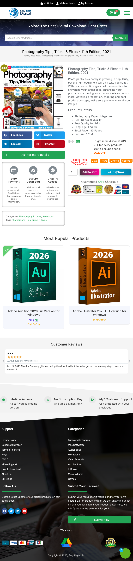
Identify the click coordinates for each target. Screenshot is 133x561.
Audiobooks (74, 449)
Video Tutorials (76, 459)
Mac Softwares (76, 444)
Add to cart (89, 172)
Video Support (9, 464)
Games (72, 478)
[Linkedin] (18, 511)
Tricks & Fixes (39, 220)
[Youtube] (24, 511)
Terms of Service (11, 449)
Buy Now (118, 172)
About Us (7, 474)
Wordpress (74, 454)
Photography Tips (21, 220)
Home (26, 55)
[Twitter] (11, 511)
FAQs (4, 454)
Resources (35, 55)
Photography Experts (51, 55)
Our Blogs (7, 478)
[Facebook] (4, 511)
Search (120, 37)
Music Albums (75, 474)
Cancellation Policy (12, 444)
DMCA (5, 459)
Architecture (74, 464)
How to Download (11, 469)
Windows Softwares (79, 440)
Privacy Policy (9, 440)
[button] (127, 13)
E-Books (72, 469)
